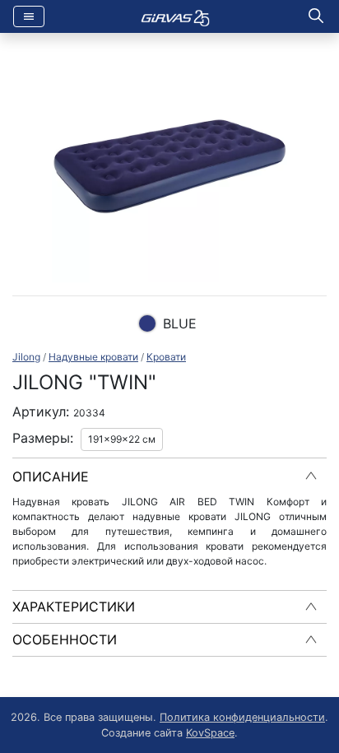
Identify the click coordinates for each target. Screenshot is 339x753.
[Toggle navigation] (28, 16)
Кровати (166, 357)
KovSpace (210, 733)
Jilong (26, 357)
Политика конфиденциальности (242, 717)
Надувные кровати (93, 357)
